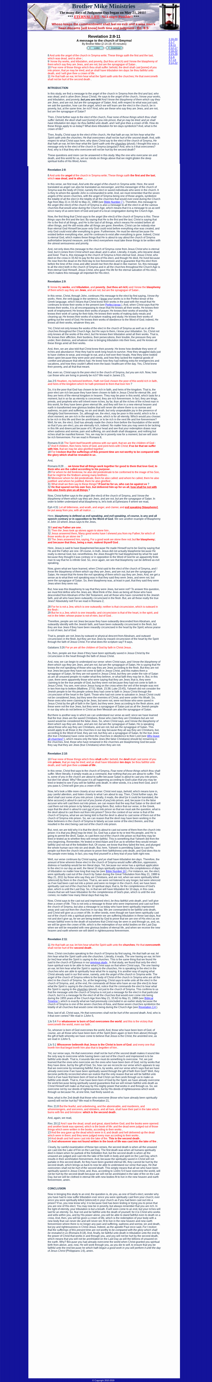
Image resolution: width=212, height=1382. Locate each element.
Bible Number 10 (116, 871)
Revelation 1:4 (147, 1007)
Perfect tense (113, 304)
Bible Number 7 (113, 202)
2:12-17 (173, 48)
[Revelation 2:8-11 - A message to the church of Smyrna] (95, 49)
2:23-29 (173, 54)
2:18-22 (173, 51)
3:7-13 (172, 60)
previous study (98, 962)
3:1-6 (172, 57)
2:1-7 (172, 42)
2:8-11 (172, 45)
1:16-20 (173, 39)
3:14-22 (173, 63)
